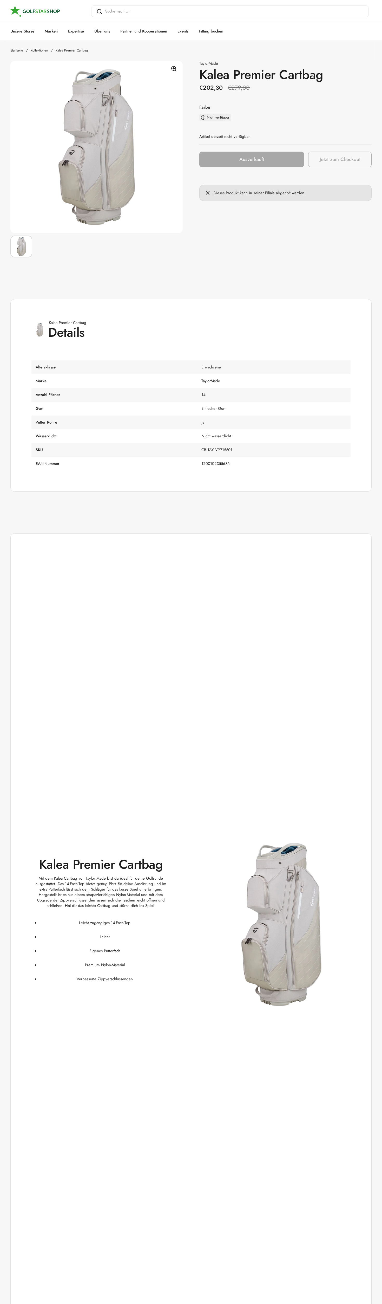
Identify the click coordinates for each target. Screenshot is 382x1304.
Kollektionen (39, 50)
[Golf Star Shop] (35, 11)
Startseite (16, 50)
